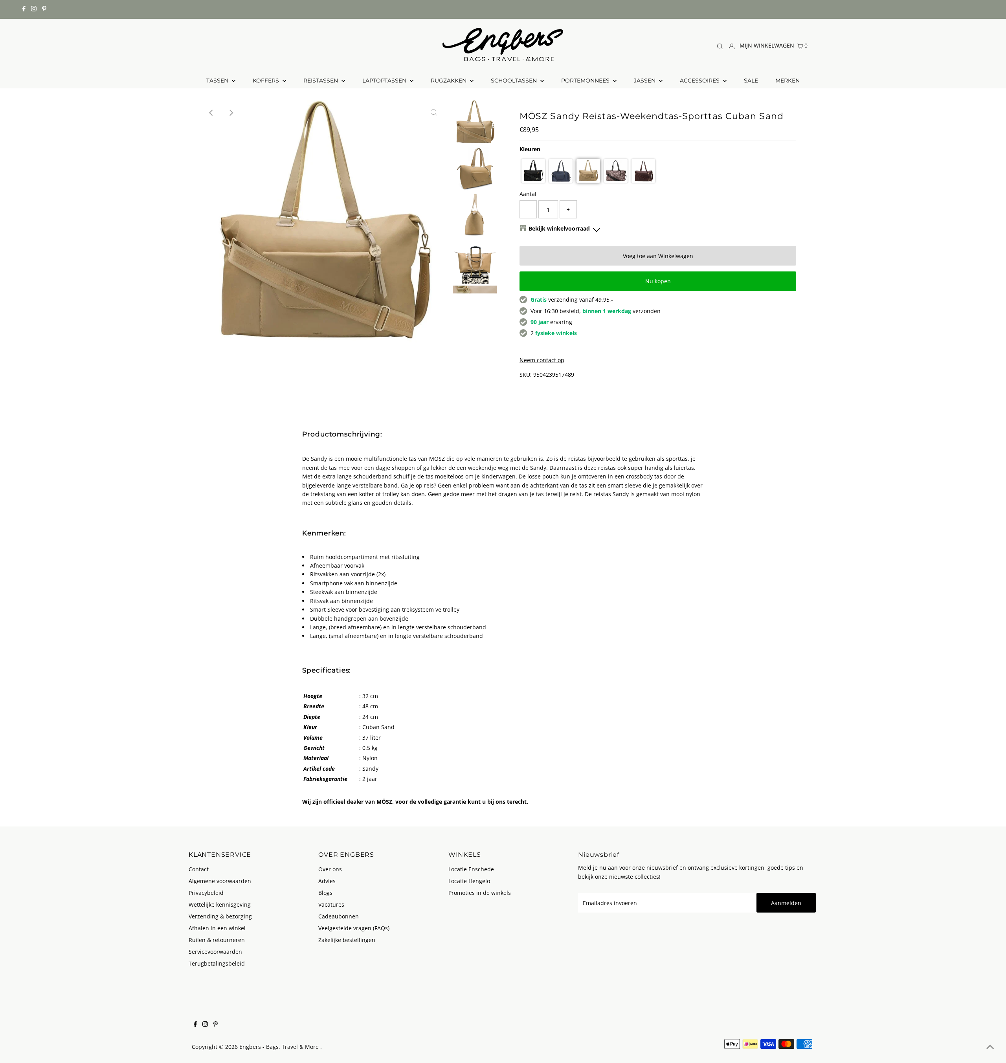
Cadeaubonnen (338, 916)
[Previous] (211, 112)
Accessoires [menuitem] (700, 80)
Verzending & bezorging (220, 916)
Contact (199, 869)
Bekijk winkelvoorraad (559, 228)
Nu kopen (658, 281)
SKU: (526, 374)
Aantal (528, 194)
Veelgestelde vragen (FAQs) (353, 928)
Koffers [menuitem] (267, 80)
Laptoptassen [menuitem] (385, 80)
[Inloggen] (731, 45)
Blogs (325, 892)
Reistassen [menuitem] (321, 80)
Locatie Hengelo (469, 881)
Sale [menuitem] (751, 80)
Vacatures (331, 904)
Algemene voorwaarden (220, 881)
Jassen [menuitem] (645, 80)
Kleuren (530, 149)
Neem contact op (542, 360)
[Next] (231, 112)
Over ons (330, 869)
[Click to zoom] (433, 112)
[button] (533, 171)
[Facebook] (24, 9)
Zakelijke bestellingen (346, 940)
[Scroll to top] (990, 1047)
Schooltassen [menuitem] (514, 80)
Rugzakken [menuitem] (449, 80)
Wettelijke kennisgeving (220, 904)
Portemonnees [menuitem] (586, 80)
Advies (327, 881)
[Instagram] (34, 9)
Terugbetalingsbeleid (217, 963)
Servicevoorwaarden (215, 951)
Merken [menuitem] (787, 80)
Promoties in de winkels (479, 892)
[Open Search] (720, 45)
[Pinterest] (44, 9)
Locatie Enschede (471, 869)
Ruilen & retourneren (217, 940)
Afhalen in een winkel (217, 928)
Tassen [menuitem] (218, 80)
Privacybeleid (206, 892)
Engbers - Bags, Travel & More (279, 1046)
